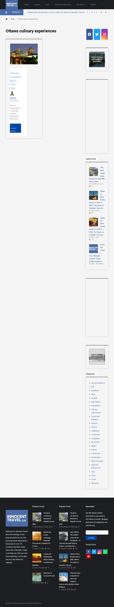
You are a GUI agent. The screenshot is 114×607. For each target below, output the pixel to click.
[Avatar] (12, 93)
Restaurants (96, 457)
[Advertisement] (97, 116)
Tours (93, 475)
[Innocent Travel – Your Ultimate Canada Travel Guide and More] (93, 248)
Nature (93, 446)
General (94, 423)
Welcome (95, 483)
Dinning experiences (96, 411)
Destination (95, 406)
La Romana (95, 435)
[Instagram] (97, 12)
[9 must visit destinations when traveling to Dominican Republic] (36, 557)
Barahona (94, 390)
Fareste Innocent (13, 98)
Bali (92, 387)
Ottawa (94, 450)
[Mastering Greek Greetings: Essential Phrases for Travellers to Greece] (36, 536)
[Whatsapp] (105, 551)
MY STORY (95, 442)
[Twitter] (101, 12)
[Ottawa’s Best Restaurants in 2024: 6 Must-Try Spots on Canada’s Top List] (93, 222)
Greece (94, 427)
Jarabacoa (95, 431)
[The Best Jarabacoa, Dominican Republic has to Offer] (93, 171)
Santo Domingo (97, 461)
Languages (95, 438)
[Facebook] (92, 12)
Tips (93, 472)
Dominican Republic (95, 418)
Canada (94, 398)
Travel (93, 479)
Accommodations (98, 383)
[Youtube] (88, 556)
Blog (93, 394)
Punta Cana (95, 453)
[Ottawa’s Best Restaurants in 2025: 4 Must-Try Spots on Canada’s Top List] (93, 195)
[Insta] (104, 34)
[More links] (102, 4)
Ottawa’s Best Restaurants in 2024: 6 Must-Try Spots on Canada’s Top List (56, 12)
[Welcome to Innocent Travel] (36, 577)
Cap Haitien (95, 402)
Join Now (91, 538)
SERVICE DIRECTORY (96, 466)
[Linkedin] (106, 12)
